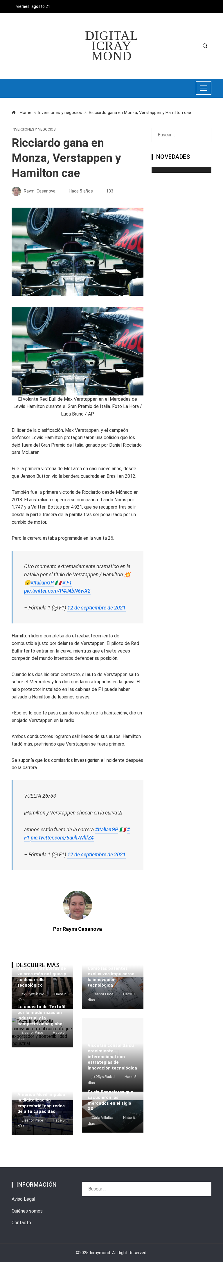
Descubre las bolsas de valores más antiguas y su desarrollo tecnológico (41, 977)
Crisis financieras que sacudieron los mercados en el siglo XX (110, 1100)
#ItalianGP (42, 583)
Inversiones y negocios (33, 129)
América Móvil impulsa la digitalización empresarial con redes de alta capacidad (41, 1103)
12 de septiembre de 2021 (96, 608)
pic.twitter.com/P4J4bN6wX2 (57, 591)
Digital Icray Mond (111, 45)
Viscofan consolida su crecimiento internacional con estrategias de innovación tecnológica (112, 1057)
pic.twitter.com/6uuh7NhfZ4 (62, 838)
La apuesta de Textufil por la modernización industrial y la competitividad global (41, 1015)
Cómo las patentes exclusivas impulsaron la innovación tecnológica (111, 977)
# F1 (67, 583)
